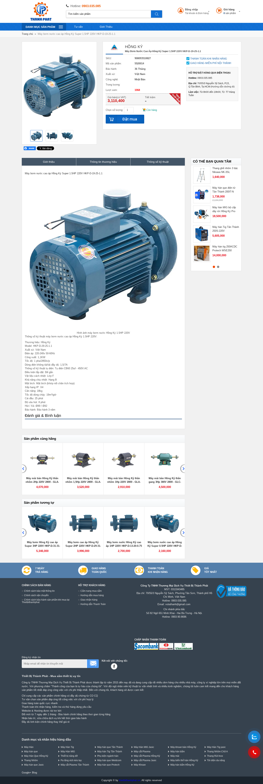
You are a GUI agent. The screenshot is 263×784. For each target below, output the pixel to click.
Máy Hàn (29, 747)
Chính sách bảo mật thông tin (39, 591)
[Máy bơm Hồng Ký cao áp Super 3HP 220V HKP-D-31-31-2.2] (42, 523)
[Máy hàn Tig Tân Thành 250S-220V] (201, 233)
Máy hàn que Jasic (34, 764)
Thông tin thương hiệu (103, 161)
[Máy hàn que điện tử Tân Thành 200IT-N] (201, 194)
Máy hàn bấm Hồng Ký (182, 764)
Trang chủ (27, 33)
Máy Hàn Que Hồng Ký (36, 756)
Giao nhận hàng (88, 599)
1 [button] (214, 267)
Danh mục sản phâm (40, 28)
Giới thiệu (49, 161)
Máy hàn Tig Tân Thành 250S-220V (225, 229)
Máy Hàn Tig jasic (216, 747)
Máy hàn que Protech (108, 764)
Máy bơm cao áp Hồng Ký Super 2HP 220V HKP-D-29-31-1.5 (83, 546)
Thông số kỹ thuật (158, 161)
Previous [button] (24, 468)
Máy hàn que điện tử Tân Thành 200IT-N (223, 189)
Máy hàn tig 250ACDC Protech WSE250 (224, 248)
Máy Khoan (140, 764)
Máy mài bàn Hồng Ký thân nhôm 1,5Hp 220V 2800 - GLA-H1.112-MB (83, 482)
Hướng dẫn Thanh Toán (93, 604)
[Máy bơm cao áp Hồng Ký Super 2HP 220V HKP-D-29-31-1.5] (83, 523)
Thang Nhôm (31, 760)
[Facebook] (115, 666)
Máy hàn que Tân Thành (110, 747)
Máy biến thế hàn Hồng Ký (184, 760)
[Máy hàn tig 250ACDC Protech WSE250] (201, 253)
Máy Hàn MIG (68, 751)
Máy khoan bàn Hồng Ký (183, 747)
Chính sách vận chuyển (36, 595)
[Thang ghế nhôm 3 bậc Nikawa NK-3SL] (201, 175)
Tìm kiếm (156, 14)
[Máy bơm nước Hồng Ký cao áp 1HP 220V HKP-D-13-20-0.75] (124, 523)
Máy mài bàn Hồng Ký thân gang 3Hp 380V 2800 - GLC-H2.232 (165, 482)
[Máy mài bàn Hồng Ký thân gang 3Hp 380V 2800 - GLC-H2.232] (165, 459)
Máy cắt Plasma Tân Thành (75, 764)
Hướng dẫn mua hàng (92, 595)
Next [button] (182, 468)
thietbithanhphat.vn (129, 780)
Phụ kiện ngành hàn (107, 756)
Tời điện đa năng (216, 760)
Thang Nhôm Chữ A (217, 751)
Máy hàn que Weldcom (109, 760)
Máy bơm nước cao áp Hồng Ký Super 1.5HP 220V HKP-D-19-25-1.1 (63, 173)
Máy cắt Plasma (142, 751)
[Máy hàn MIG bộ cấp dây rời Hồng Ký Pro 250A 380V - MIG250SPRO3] (201, 214)
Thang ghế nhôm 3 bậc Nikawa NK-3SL (225, 170)
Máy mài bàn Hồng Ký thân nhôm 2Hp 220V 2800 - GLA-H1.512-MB (42, 482)
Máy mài (174, 756)
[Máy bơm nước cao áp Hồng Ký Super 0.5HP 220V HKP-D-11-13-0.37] (165, 523)
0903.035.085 (91, 6)
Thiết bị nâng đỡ (69, 756)
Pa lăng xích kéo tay (71, 760)
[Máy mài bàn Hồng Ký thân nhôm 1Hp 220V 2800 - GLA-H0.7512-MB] (124, 459)
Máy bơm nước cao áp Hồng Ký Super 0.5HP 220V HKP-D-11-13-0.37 (164, 546)
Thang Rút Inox (215, 756)
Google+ (26, 772)
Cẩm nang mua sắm (91, 591)
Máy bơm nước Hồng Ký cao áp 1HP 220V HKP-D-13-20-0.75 (124, 544)
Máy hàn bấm (177, 751)
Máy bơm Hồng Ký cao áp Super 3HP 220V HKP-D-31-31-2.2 (42, 546)
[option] (36, 136)
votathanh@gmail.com (177, 604)
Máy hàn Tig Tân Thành (109, 751)
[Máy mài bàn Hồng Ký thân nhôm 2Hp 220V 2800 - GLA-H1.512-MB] (42, 459)
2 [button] (218, 267)
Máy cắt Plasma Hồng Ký (147, 756)
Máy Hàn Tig (67, 747)
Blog (34, 772)
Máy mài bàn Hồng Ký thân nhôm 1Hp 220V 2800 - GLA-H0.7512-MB (124, 482)
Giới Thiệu (106, 26)
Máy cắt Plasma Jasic (145, 760)
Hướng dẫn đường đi (222, 86)
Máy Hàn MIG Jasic (144, 747)
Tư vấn (78, 26)
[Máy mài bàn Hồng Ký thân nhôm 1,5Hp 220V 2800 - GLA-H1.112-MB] (83, 459)
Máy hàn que (31, 751)
